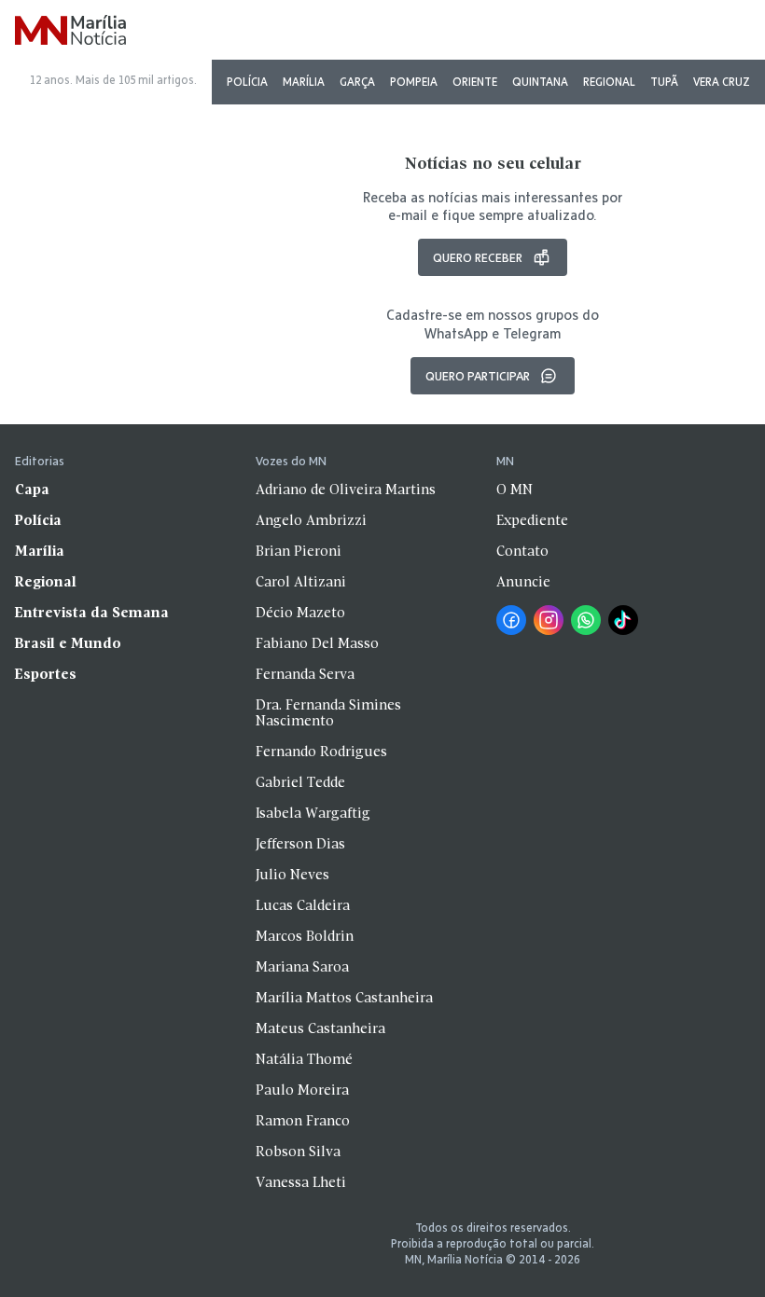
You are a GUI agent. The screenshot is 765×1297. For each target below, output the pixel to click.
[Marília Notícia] (70, 31)
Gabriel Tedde (300, 783)
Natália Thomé (304, 1060)
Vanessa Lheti (301, 1183)
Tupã (664, 82)
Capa (32, 490)
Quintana (540, 82)
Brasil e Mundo (68, 644)
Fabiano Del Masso (317, 644)
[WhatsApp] (586, 620)
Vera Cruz (721, 82)
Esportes (45, 675)
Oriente (474, 82)
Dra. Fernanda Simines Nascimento (328, 713)
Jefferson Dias (300, 844)
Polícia (247, 82)
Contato (522, 552)
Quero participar (477, 375)
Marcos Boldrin (305, 937)
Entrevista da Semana (92, 613)
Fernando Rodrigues (321, 752)
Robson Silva (298, 1152)
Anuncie (523, 582)
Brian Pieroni (298, 552)
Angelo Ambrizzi (311, 521)
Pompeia (414, 82)
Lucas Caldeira (303, 906)
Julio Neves (292, 875)
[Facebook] (511, 620)
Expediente (532, 521)
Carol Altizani (301, 582)
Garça (357, 82)
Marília (304, 82)
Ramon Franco (303, 1121)
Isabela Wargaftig (313, 814)
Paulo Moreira (302, 1090)
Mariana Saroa (302, 967)
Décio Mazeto (300, 613)
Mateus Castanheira (320, 1029)
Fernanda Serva (305, 675)
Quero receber (477, 257)
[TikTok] (623, 620)
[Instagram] (548, 620)
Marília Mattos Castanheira (344, 998)
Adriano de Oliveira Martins (346, 490)
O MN (514, 490)
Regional (609, 82)
